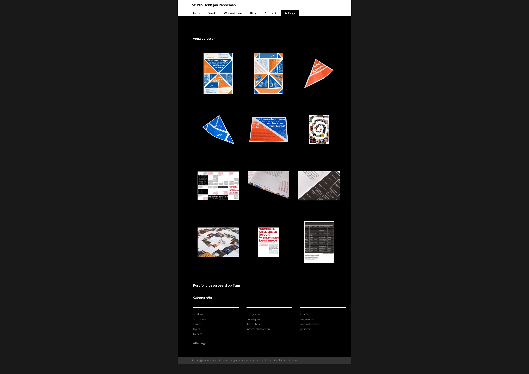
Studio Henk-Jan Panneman (214, 5)
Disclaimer (280, 360)
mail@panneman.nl (205, 360)
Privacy (293, 360)
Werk (212, 13)
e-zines (198, 324)
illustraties (253, 324)
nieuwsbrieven (309, 324)
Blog (253, 13)
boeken (198, 314)
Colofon (267, 360)
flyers (196, 329)
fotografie (253, 314)
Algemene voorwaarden (245, 360)
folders (197, 334)
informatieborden (258, 329)
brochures (199, 319)
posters (305, 329)
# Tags (290, 13)
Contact (270, 13)
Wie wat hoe (233, 13)
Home (196, 13)
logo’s (304, 314)
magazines (307, 319)
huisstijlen (253, 319)
